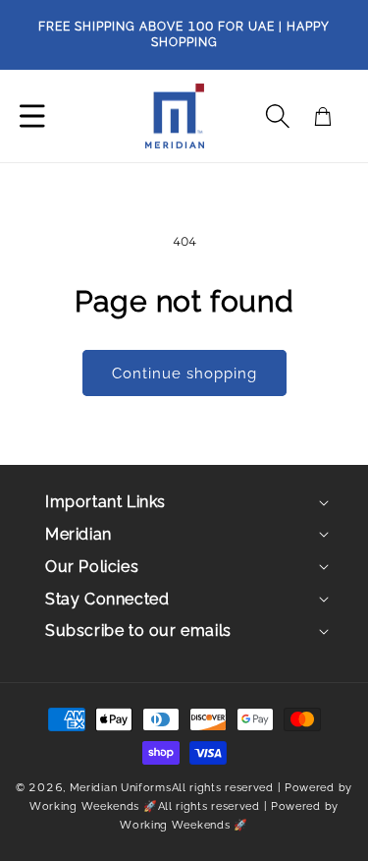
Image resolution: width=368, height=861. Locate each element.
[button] (277, 116)
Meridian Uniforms (121, 787)
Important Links (105, 501)
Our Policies (91, 566)
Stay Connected (107, 599)
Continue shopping (184, 373)
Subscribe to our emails (138, 630)
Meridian (78, 534)
